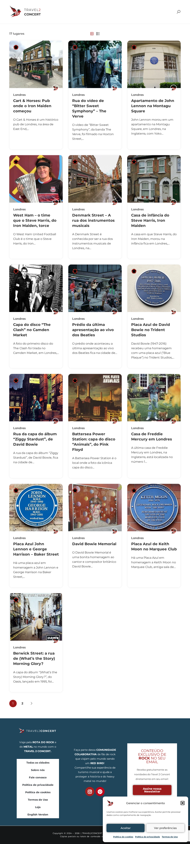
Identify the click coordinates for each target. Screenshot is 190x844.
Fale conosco (38, 777)
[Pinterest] (100, 791)
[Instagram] (89, 791)
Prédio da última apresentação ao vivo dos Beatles (93, 329)
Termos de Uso (170, 836)
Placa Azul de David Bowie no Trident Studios (150, 329)
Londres (19, 95)
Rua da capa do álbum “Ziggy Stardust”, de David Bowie (35, 439)
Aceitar (126, 828)
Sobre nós (38, 770)
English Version (37, 814)
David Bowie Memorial (94, 544)
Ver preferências (165, 828)
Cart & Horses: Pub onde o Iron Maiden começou (32, 105)
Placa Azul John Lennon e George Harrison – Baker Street (36, 549)
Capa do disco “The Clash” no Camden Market (32, 329)
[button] (182, 803)
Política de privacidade (147, 836)
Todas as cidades (37, 762)
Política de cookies (123, 836)
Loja (38, 807)
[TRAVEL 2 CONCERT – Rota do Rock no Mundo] (25, 11)
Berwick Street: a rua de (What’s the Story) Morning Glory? (34, 658)
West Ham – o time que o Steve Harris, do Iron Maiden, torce (34, 220)
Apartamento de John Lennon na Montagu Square (152, 105)
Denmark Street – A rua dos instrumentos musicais (93, 220)
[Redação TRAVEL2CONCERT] (55, 88)
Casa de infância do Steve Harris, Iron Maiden (150, 220)
